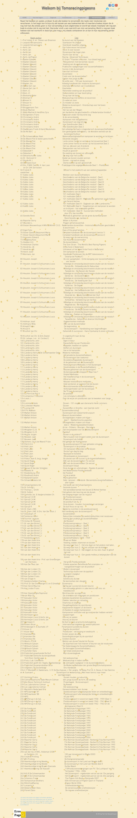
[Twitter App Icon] (113, 5)
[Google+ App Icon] (116, 5)
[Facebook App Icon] (110, 5)
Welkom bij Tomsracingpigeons (68, 8)
